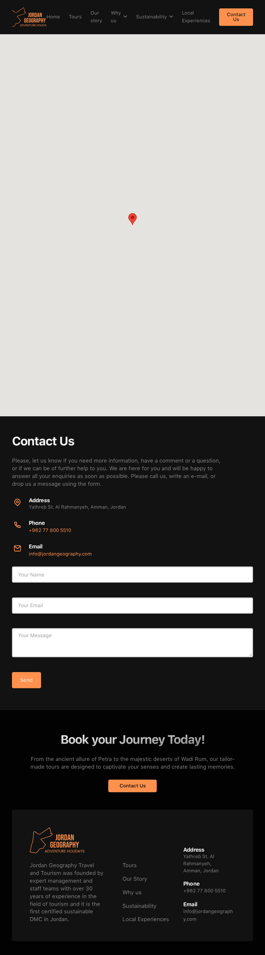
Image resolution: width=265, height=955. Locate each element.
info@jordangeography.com (60, 554)
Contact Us (236, 17)
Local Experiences (196, 17)
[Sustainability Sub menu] (171, 17)
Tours (75, 17)
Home (53, 17)
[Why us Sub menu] (125, 17)
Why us (116, 17)
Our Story (134, 879)
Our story (96, 17)
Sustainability (151, 17)
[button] (132, 219)
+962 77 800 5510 (50, 530)
